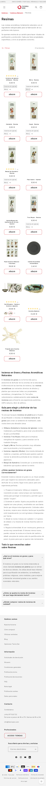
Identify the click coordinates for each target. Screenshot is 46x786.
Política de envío (23, 778)
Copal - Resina (34, 124)
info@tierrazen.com (11, 722)
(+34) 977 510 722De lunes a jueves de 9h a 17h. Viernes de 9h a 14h (22, 716)
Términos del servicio (10, 778)
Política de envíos (10, 672)
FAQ (5, 682)
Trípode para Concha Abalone (12, 349)
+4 (10, 89)
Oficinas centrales (11, 634)
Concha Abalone (34, 311)
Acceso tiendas (14, 736)
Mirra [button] (6, 89)
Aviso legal (24, 781)
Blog (6, 639)
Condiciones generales (12, 667)
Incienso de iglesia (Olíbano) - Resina (12, 79)
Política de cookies (11, 691)
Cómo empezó (9, 630)
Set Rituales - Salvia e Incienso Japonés (12, 305)
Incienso (5, 13)
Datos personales (10, 696)
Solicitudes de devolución (13, 657)
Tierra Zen (11, 775)
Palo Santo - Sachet (34, 179)
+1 (14, 313)
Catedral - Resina (12, 124)
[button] (4, 7)
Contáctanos (9, 710)
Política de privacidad (37, 775)
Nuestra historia (10, 625)
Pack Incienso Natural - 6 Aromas (12, 262)
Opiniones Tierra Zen (12, 644)
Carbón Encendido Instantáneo (34, 262)
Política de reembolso (22, 775)
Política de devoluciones (13, 677)
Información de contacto (37, 778)
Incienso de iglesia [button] (10, 86)
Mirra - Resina (34, 80)
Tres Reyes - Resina (34, 217)
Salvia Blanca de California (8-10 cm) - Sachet (12, 222)
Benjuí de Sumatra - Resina (12, 172)
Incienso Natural (16, 13)
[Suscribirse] (35, 749)
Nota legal (8, 686)
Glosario (7, 662)
